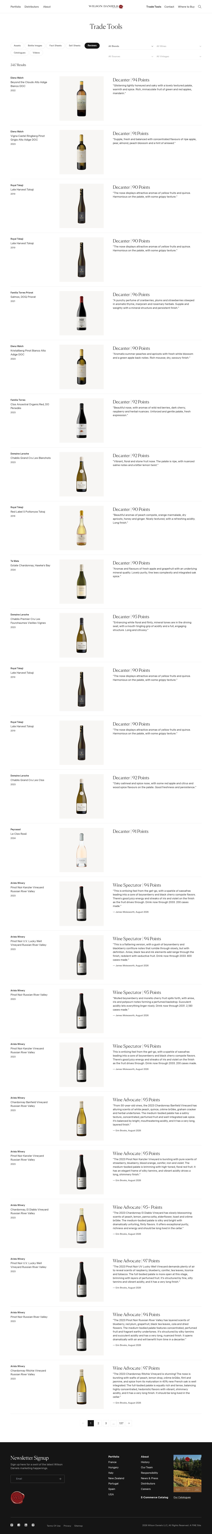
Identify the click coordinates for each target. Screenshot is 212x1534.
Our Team (147, 1467)
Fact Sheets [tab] (56, 45)
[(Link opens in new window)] (12, 1525)
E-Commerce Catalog (154, 1497)
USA (111, 1494)
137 (121, 1423)
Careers (146, 1489)
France (112, 1462)
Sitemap (78, 1526)
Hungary (113, 1467)
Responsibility (149, 1472)
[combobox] (130, 46)
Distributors (148, 1483)
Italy (110, 1472)
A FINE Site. (195, 1525)
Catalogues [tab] (19, 52)
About (145, 1456)
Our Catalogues (182, 1497)
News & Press (149, 1478)
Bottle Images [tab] (35, 45)
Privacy (67, 1526)
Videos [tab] (37, 52)
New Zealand (116, 1478)
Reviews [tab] (92, 45)
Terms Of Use (54, 1526)
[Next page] (129, 1423)
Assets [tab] (17, 45)
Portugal (113, 1483)
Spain (111, 1489)
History (145, 1462)
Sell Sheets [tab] (74, 45)
